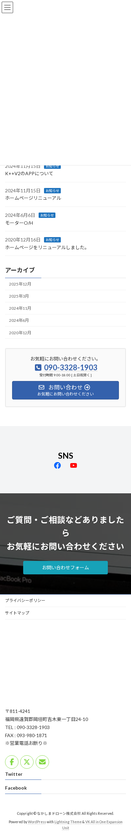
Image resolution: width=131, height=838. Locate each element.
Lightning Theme (68, 822)
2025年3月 (19, 296)
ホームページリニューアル (33, 198)
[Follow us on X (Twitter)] (27, 762)
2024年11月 (20, 308)
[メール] (42, 762)
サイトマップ (17, 612)
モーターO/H (19, 222)
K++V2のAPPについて (29, 173)
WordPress (37, 822)
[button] (65, 567)
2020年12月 (20, 332)
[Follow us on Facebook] (11, 762)
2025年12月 (20, 284)
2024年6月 (19, 320)
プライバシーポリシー (25, 600)
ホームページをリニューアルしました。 (47, 247)
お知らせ (52, 166)
